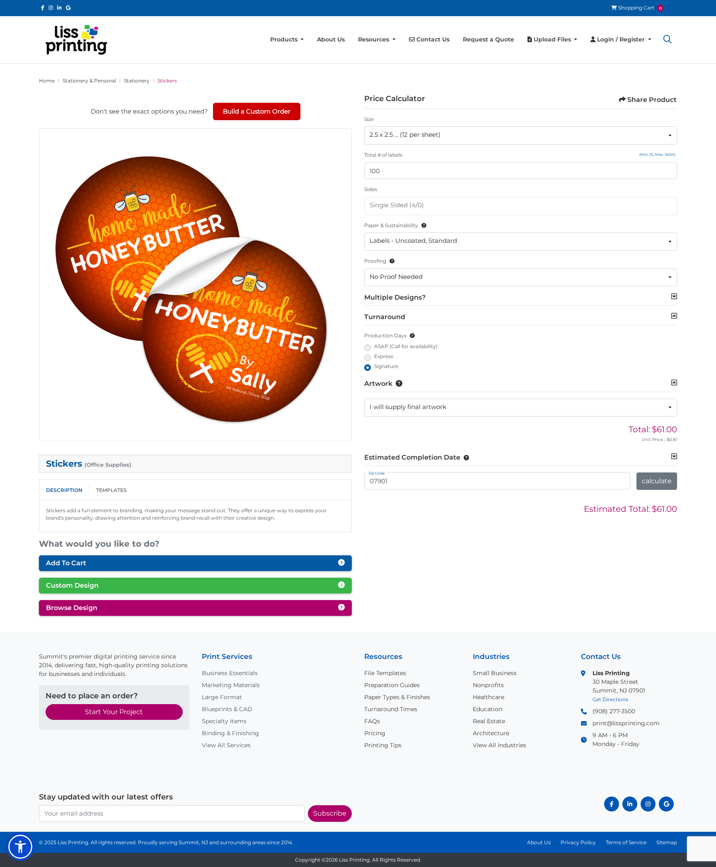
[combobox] (520, 135)
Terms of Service (626, 842)
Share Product (652, 100)
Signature (386, 366)
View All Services (226, 745)
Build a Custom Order (256, 111)
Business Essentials (230, 673)
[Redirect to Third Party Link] (42, 8)
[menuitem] (287, 39)
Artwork (378, 383)
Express (383, 356)
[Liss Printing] (76, 39)
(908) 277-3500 (614, 711)
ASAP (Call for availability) (406, 346)
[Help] (422, 225)
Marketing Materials (231, 685)
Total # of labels (383, 155)
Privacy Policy (578, 842)
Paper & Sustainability (391, 225)
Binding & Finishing (230, 733)
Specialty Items (224, 721)
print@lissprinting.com (626, 723)
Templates (111, 490)
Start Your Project (114, 712)
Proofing (375, 261)
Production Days (385, 335)
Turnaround (384, 317)
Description (64, 490)
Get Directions (610, 699)
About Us (539, 842)
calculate (657, 481)
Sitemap (666, 842)
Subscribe (329, 813)
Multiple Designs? (395, 297)
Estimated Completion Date (412, 457)
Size (369, 119)
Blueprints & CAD (227, 709)
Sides (370, 189)
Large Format (222, 697)
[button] (667, 40)
